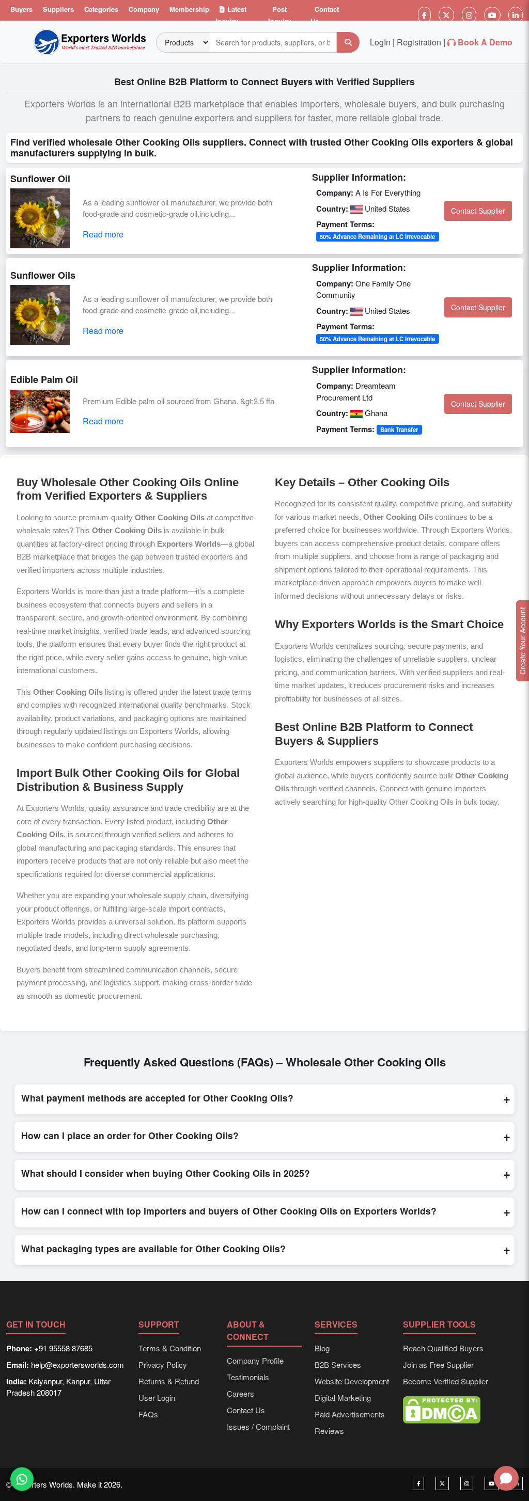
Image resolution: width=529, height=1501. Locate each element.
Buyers (21, 9)
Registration (419, 42)
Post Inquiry (279, 15)
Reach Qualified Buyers (443, 1348)
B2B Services (338, 1364)
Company (144, 9)
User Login (156, 1397)
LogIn (380, 42)
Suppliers (58, 9)
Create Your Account (522, 641)
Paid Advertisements (350, 1414)
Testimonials (248, 1376)
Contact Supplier (478, 210)
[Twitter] (446, 15)
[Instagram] (469, 15)
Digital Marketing (343, 1397)
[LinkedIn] (515, 15)
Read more (103, 234)
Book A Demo (485, 42)
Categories (101, 9)
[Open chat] (506, 1478)
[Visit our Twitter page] (442, 1483)
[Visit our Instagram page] (466, 1483)
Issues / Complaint (258, 1426)
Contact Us (324, 15)
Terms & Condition (169, 1348)
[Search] (348, 42)
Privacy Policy (162, 1364)
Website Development (352, 1381)
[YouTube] (492, 15)
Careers (240, 1393)
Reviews (329, 1430)
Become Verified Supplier (445, 1381)
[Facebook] (424, 15)
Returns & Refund (168, 1381)
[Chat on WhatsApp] (22, 1480)
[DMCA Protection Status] (441, 1408)
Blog (322, 1348)
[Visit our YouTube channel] (492, 1483)
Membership (189, 9)
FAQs (148, 1414)
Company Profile (255, 1360)
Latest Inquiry (230, 15)
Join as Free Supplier (438, 1364)
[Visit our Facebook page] (418, 1483)
